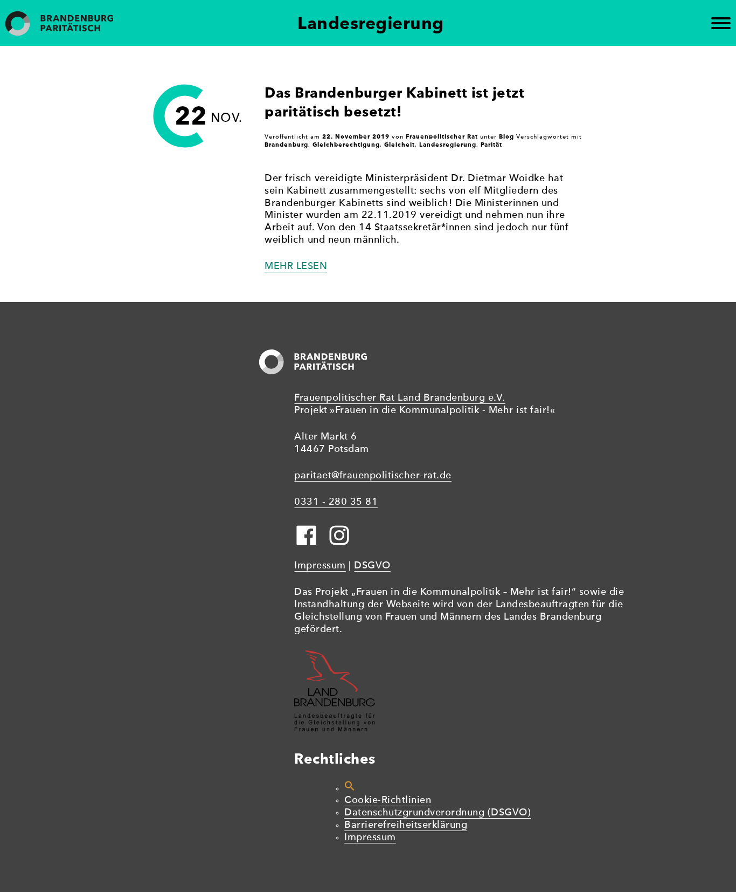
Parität (491, 144)
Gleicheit (399, 144)
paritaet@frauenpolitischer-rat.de (373, 476)
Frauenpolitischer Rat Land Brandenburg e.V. (399, 398)
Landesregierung (447, 144)
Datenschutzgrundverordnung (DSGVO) (437, 813)
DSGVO (372, 566)
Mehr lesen (296, 266)
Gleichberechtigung (346, 144)
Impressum (320, 566)
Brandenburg (286, 144)
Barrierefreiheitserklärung (405, 825)
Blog (506, 136)
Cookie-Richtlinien (387, 800)
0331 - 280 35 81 (336, 502)
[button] (349, 788)
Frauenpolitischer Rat (442, 136)
